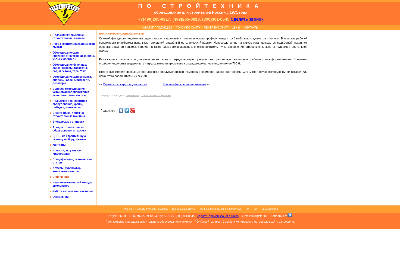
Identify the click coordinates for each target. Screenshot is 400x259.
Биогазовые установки (68, 121)
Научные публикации (211, 209)
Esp (255, 209)
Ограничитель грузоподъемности (125, 84)
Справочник (61, 177)
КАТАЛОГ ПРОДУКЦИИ (156, 27)
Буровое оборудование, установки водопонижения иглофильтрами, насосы (71, 92)
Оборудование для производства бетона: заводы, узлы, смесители (74, 56)
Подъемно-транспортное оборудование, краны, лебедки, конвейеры (70, 104)
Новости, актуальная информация (67, 152)
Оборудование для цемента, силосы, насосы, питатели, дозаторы (72, 80)
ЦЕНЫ (235, 27)
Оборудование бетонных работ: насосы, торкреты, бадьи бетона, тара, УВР (70, 68)
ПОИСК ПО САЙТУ (187, 27)
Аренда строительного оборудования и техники (69, 129)
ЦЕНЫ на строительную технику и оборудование (69, 137)
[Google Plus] (133, 111)
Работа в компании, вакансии (73, 191)
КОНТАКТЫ (251, 27)
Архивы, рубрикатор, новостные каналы (67, 169)
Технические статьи (183, 209)
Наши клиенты (269, 209)
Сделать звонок (247, 19)
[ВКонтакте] (121, 111)
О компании (61, 196)
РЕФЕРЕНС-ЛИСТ (216, 27)
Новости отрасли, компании (151, 209)
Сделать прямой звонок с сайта (218, 216)
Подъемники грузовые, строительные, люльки (68, 36)
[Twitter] (127, 111)
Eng (247, 209)
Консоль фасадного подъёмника (184, 84)
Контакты (59, 145)
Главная (127, 209)
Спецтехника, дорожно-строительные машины (69, 114)
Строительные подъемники (156, 95)
